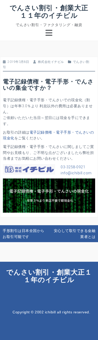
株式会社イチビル (51, 62)
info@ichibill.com (76, 173)
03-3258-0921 (73, 167)
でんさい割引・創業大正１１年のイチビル (49, 11)
